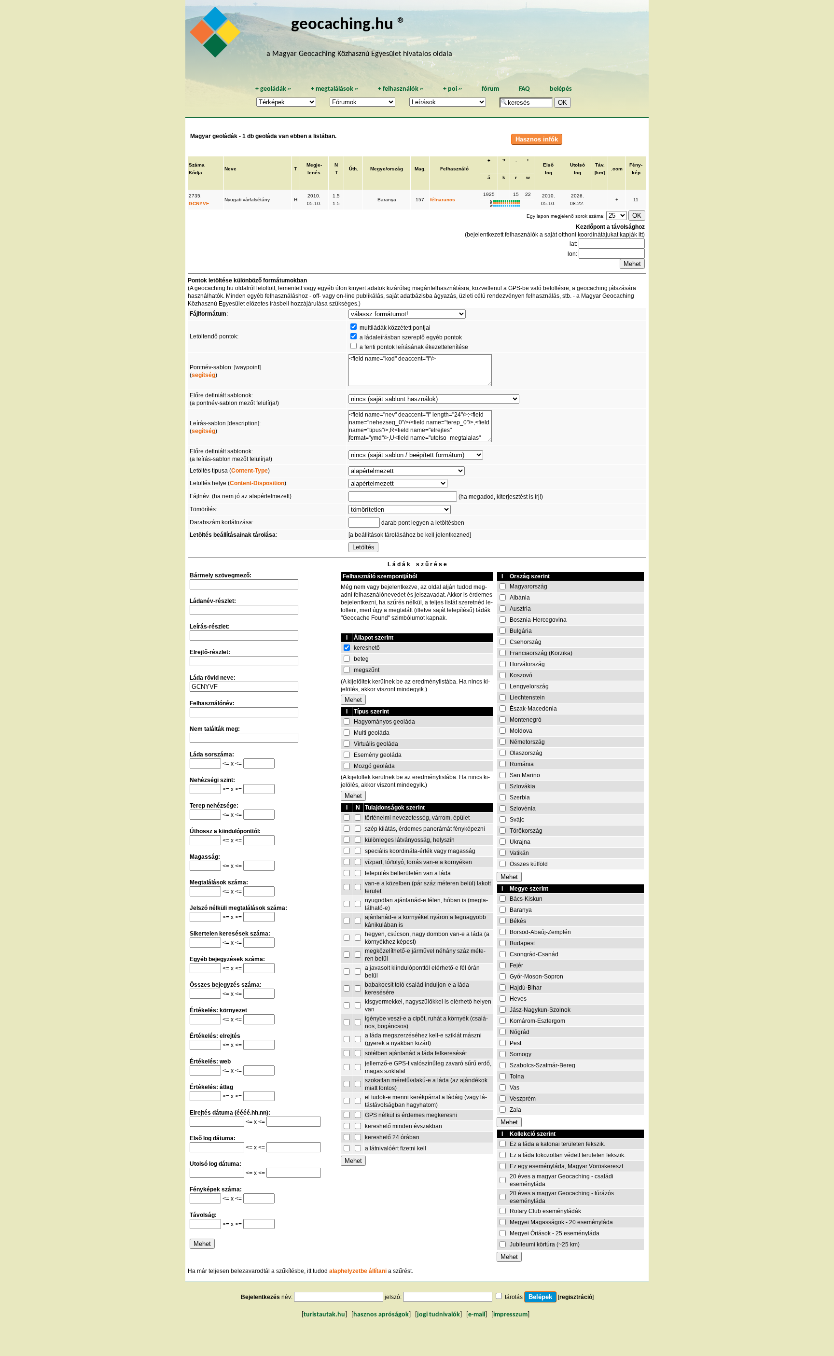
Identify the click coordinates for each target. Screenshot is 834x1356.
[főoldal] (217, 34)
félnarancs (442, 199)
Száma (197, 165)
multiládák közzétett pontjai (395, 327)
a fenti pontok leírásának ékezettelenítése (414, 347)
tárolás (514, 1297)
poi (452, 89)
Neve (230, 168)
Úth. (353, 168)
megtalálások (334, 89)
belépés (561, 89)
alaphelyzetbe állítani (358, 1271)
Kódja (195, 172)
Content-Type (249, 470)
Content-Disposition (257, 483)
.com (617, 168)
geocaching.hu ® (348, 24)
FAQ (524, 89)
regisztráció (575, 1297)
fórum (490, 89)
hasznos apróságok (381, 1315)
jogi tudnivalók (438, 1315)
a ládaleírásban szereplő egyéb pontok (411, 337)
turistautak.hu (324, 1315)
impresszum (510, 1315)
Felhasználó (454, 168)
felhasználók (400, 89)
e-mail (476, 1315)
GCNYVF (199, 203)
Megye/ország (386, 168)
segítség (203, 375)
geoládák (273, 89)
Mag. (420, 168)
